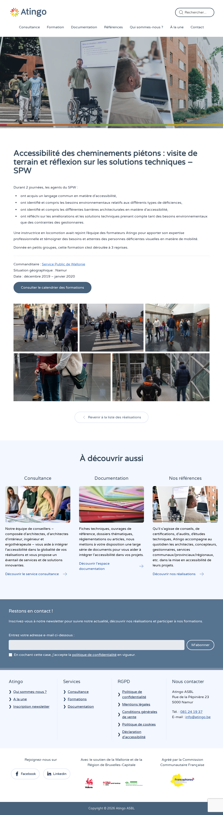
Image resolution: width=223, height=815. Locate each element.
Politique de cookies (139, 724)
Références (113, 27)
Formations (77, 699)
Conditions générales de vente (139, 714)
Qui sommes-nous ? (146, 27)
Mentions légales (136, 704)
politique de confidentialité (94, 655)
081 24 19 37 (191, 712)
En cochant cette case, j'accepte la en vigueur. (75, 655)
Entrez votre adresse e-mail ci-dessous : (41, 635)
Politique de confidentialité (134, 694)
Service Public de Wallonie (63, 264)
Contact (197, 27)
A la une (20, 699)
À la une (177, 27)
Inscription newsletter (31, 706)
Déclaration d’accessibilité (133, 734)
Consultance (29, 27)
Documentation (84, 27)
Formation (55, 27)
